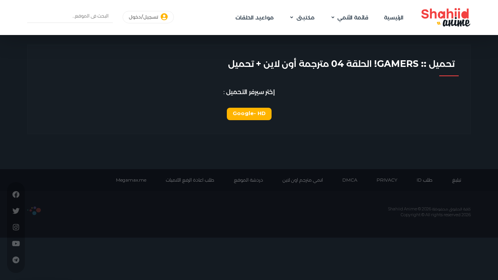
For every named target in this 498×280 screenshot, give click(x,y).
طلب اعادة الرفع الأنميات (190, 180)
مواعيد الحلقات (254, 17)
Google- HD (249, 113)
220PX (34, 210)
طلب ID (425, 180)
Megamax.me (131, 180)
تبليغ (456, 180)
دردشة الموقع (248, 180)
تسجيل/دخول (144, 17)
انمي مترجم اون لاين (302, 180)
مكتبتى (305, 17)
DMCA (349, 180)
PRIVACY (387, 180)
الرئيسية (393, 17)
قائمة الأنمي (352, 17)
